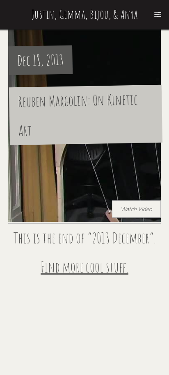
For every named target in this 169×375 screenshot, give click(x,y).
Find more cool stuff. (84, 267)
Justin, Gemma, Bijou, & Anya (85, 14)
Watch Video (136, 208)
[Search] (157, 14)
